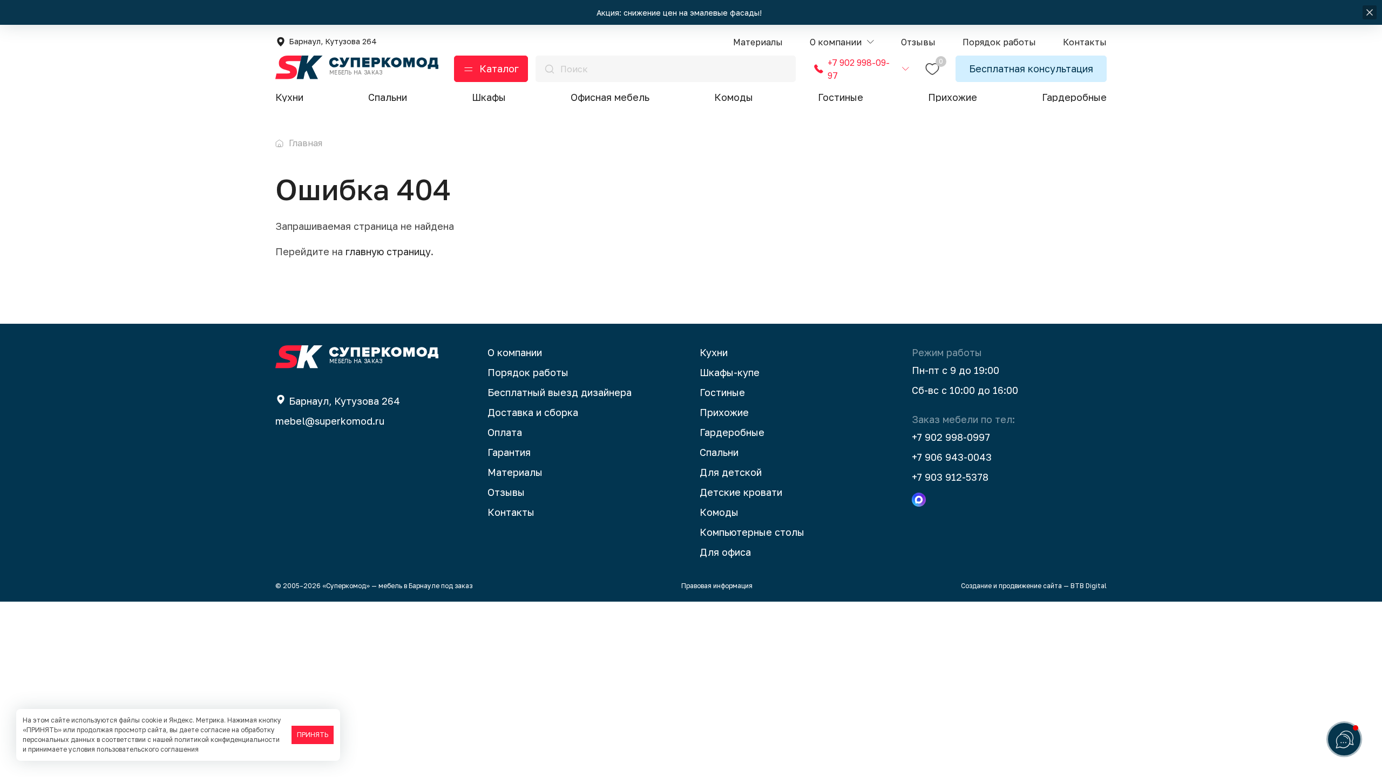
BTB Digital (1089, 586)
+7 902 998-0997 (951, 437)
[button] (842, 42)
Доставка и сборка (532, 412)
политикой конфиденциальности (227, 739)
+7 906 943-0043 (952, 457)
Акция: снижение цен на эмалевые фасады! (680, 12)
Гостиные (840, 97)
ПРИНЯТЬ (312, 735)
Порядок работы (527, 372)
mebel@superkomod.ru (329, 421)
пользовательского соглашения (148, 749)
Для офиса (725, 552)
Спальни (387, 97)
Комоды (733, 97)
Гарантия (509, 452)
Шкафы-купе (730, 372)
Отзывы (506, 492)
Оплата (504, 432)
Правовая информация (717, 586)
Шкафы (489, 97)
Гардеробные (1074, 97)
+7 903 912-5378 (950, 477)
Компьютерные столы (752, 532)
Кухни (289, 97)
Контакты (510, 512)
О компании (514, 352)
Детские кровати (741, 492)
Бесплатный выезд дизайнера (559, 392)
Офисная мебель (610, 97)
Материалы (515, 472)
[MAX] (919, 500)
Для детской (731, 472)
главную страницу (388, 251)
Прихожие (952, 97)
